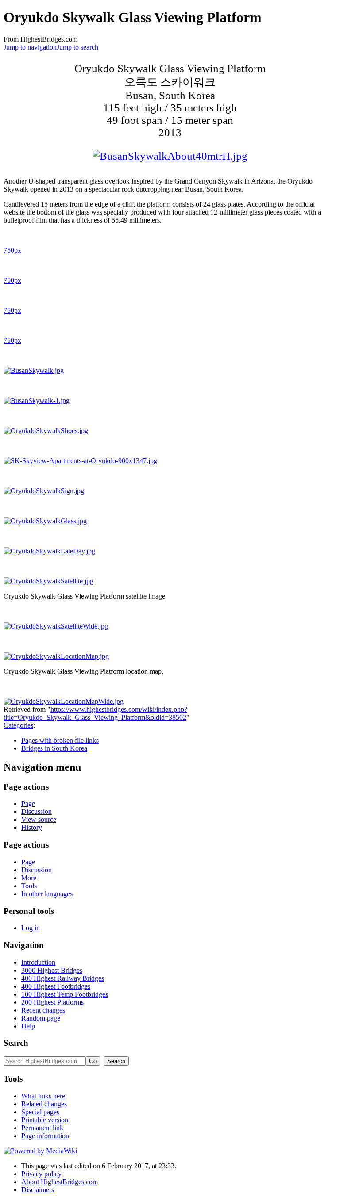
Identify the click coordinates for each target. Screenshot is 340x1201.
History (31, 827)
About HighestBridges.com (59, 1182)
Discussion (36, 811)
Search (16, 1043)
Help (28, 1026)
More (28, 878)
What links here (43, 1096)
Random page (40, 1018)
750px (12, 250)
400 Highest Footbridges (55, 986)
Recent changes (43, 1010)
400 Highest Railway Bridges (62, 978)
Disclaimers (37, 1189)
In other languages (47, 894)
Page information (45, 1136)
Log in (30, 928)
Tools (29, 886)
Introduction (38, 962)
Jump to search (77, 47)
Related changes (44, 1104)
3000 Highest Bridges (51, 970)
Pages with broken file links (60, 740)
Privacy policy (41, 1174)
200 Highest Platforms (52, 1002)
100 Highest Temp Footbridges (64, 994)
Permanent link (42, 1128)
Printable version (44, 1120)
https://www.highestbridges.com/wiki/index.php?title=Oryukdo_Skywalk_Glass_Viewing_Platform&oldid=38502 (95, 713)
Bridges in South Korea (54, 748)
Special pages (40, 1112)
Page (28, 803)
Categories (18, 725)
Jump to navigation (30, 47)
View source (38, 819)
